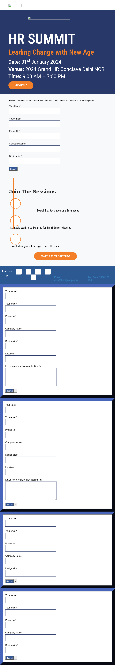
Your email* (15, 119)
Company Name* (17, 144)
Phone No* (14, 131)
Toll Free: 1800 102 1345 (98, 279)
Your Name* (15, 106)
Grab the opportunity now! (55, 256)
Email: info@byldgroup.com (66, 279)
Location (9, 353)
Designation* (15, 156)
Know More (21, 85)
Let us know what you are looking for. (23, 366)
